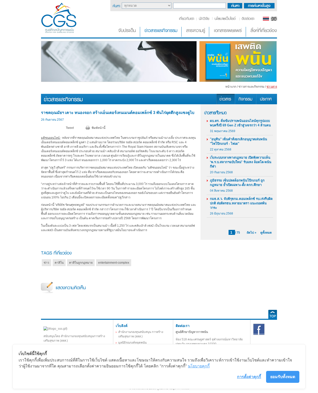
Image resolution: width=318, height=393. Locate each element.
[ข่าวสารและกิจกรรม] (161, 35)
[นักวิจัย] (204, 19)
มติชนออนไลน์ (50, 138)
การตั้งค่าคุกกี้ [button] (249, 376)
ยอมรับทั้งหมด (282, 376)
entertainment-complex (113, 262)
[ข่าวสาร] (225, 103)
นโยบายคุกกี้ (199, 365)
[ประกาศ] (266, 103)
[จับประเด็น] (128, 35)
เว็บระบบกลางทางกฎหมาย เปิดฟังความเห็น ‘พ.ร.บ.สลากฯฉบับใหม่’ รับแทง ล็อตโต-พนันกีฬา (240, 162)
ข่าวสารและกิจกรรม (251, 86)
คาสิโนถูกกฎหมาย (81, 262)
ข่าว (46, 262)
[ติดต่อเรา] (247, 19)
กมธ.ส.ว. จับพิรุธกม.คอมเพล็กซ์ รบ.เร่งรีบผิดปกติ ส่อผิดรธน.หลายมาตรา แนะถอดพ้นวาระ (241, 203)
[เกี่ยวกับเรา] (187, 19)
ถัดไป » (251, 232)
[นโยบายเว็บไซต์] (225, 19)
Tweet (70, 128)
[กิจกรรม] (245, 103)
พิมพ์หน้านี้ (98, 128)
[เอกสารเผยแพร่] (228, 35)
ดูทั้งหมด (266, 232)
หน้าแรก (230, 86)
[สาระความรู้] (195, 35)
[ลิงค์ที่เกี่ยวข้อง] (262, 35)
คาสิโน (59, 262)
